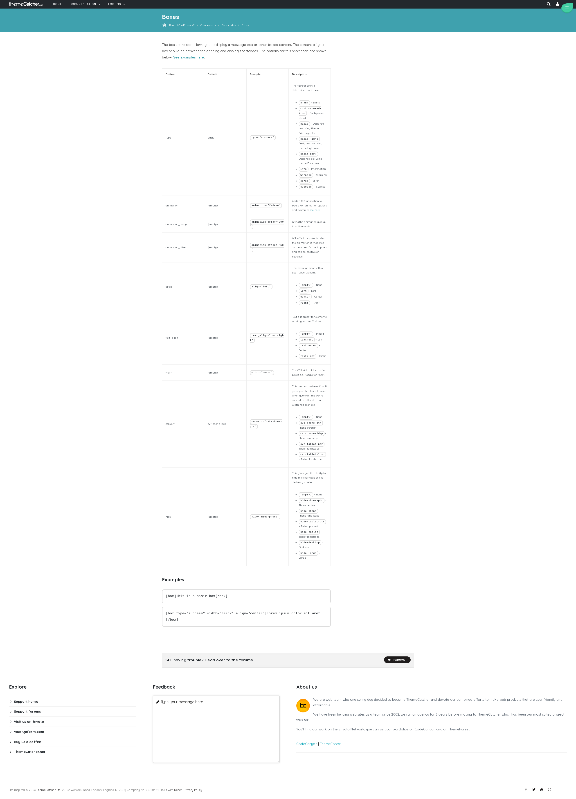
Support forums (27, 711)
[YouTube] (541, 789)
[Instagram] (549, 789)
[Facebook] (526, 789)
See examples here (188, 57)
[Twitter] (534, 789)
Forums (399, 659)
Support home (26, 701)
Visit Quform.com (29, 732)
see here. (315, 210)
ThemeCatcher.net (29, 752)
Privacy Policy (193, 790)
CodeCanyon (306, 744)
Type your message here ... (183, 701)
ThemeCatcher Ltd (48, 790)
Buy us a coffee (27, 742)
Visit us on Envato (29, 721)
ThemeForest (330, 744)
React (178, 790)
